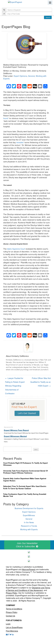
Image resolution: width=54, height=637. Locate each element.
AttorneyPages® (29, 569)
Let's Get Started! (27, 413)
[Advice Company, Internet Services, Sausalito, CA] (29, 560)
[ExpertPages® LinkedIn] (13, 634)
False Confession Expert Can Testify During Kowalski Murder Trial (24, 495)
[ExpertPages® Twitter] (11, 634)
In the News (29, 522)
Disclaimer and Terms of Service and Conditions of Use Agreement (28, 589)
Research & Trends (29, 526)
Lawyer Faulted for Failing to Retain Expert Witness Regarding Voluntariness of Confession (15, 386)
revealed (19, 142)
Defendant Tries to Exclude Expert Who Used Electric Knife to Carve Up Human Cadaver (24, 487)
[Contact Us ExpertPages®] (7, 634)
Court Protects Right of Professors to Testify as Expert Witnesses (25, 464)
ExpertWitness (29, 515)
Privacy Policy (11, 593)
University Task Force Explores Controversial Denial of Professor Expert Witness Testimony (25, 472)
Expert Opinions (20, 76)
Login (8, 624)
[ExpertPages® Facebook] (8, 634)
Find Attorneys (12, 631)
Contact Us (10, 615)
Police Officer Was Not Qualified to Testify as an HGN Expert (40, 382)
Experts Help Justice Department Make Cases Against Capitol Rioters (24, 479)
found (5, 118)
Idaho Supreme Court (16, 249)
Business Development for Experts (29, 508)
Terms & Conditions (14, 608)
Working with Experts (29, 529)
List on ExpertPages (14, 627)
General (31, 76)
